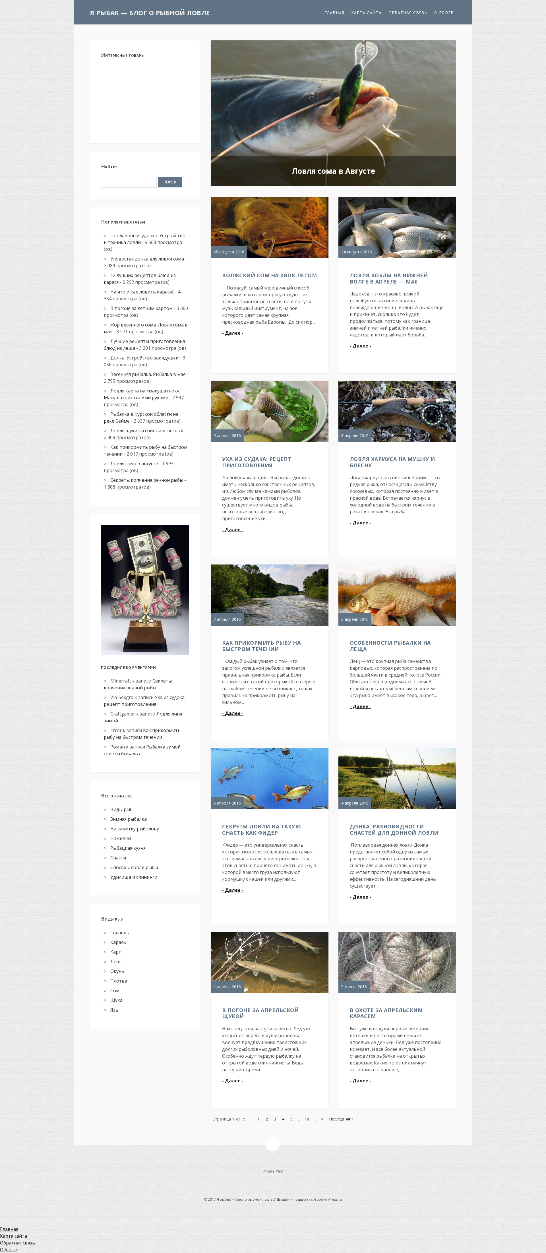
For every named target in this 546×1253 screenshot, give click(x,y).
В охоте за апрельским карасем (386, 1013)
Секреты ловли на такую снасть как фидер (261, 829)
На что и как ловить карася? (142, 292)
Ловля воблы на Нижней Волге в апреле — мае (389, 278)
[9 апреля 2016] (270, 442)
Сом (114, 990)
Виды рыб (121, 809)
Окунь (117, 971)
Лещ (115, 961)
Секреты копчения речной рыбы (146, 480)
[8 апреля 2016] (397, 442)
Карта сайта (366, 12)
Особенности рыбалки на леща (390, 645)
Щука (116, 1000)
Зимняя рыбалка (128, 819)
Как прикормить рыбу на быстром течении (261, 645)
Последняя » (341, 1119)
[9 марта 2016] (397, 993)
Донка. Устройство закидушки (144, 358)
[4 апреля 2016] (397, 809)
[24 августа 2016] (397, 258)
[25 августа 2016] (270, 258)
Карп (115, 952)
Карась (118, 942)
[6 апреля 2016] (397, 625)
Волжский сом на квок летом (269, 275)
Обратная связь (407, 12)
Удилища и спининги (133, 877)
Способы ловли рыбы (134, 867)
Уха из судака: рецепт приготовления (256, 462)
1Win (279, 1171)
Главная (334, 12)
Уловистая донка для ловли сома (147, 259)
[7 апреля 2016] (270, 625)
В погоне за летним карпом (141, 308)
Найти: (109, 166)
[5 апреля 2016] (270, 809)
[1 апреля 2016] (270, 993)
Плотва (118, 981)
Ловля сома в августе (134, 463)
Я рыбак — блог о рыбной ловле (150, 12)
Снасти (118, 858)
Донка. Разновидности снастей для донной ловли (394, 829)
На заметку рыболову (134, 829)
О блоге (443, 12)
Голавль (119, 932)
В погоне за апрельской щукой (260, 1013)
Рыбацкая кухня (128, 848)
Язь (114, 1010)
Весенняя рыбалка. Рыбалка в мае (148, 374)
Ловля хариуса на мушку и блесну (392, 462)
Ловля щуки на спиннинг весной (146, 430)
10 (307, 1119)
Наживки (120, 838)
